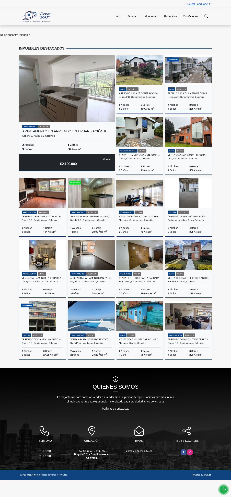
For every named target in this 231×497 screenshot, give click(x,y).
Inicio (119, 16)
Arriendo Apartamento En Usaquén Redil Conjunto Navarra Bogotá (91, 216)
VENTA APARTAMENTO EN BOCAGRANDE (42, 278)
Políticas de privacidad (115, 408)
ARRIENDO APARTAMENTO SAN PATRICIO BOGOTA (91, 278)
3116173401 (44, 450)
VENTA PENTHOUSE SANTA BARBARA (139, 278)
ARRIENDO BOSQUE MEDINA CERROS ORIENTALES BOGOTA (188, 339)
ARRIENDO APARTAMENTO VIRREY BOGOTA (42, 216)
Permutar (169, 16)
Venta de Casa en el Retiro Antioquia (188, 278)
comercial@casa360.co (139, 450)
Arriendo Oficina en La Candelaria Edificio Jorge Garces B (42, 339)
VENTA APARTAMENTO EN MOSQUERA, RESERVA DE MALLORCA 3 (140, 216)
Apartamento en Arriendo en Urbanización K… (66, 131)
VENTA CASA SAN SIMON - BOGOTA (186, 155)
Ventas (132, 16)
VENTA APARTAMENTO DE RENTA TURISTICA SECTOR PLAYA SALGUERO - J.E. (91, 339)
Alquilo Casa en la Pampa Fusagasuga (188, 93)
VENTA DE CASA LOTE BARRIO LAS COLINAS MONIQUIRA (140, 339)
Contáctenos (190, 16)
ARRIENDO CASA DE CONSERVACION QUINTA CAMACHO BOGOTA (140, 93)
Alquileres (150, 16)
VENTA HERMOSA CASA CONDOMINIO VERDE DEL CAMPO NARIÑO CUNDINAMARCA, (140, 155)
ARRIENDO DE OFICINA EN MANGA (186, 216)
